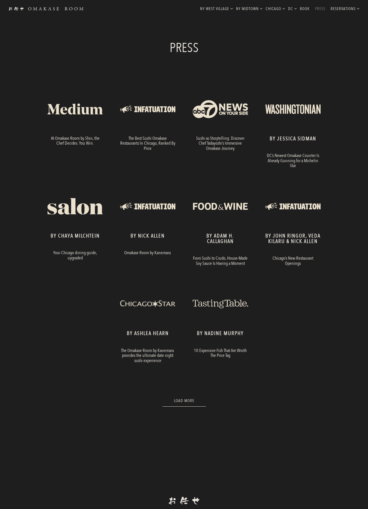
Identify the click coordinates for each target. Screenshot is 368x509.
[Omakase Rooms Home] (46, 8)
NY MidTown (248, 9)
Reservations (344, 9)
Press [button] (320, 9)
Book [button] (305, 9)
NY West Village (215, 9)
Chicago (274, 9)
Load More (190, 400)
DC (291, 9)
